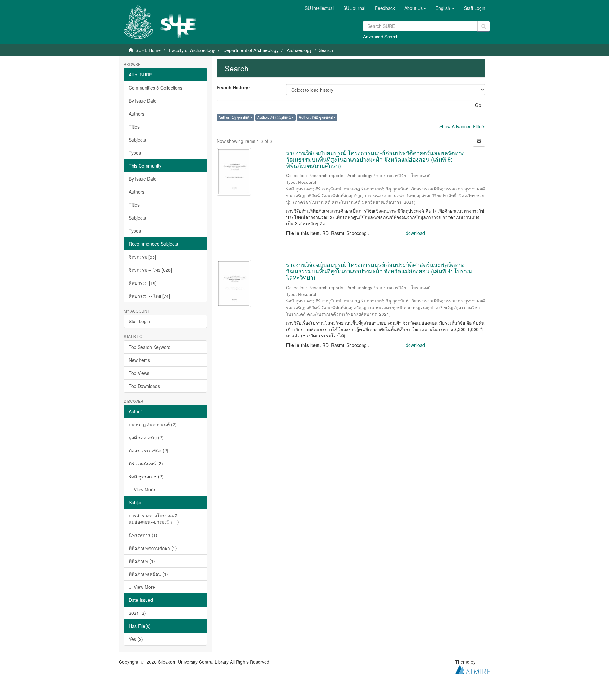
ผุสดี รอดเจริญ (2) (146, 437)
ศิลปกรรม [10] (143, 283)
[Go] (483, 26)
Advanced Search (381, 36)
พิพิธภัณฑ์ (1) (142, 561)
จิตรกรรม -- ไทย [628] (150, 270)
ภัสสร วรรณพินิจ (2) (148, 450)
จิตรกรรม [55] (142, 257)
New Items (139, 360)
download (415, 233)
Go (478, 105)
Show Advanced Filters (462, 126)
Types (135, 152)
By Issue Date (143, 100)
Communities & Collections (155, 87)
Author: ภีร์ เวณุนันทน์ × (275, 117)
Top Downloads (144, 386)
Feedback (385, 8)
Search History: (233, 87)
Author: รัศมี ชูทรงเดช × (317, 117)
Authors (136, 113)
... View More (142, 489)
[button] (415, 8)
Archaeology (299, 50)
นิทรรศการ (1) (143, 535)
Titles (134, 126)
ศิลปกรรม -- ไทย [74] (149, 296)
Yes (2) (136, 639)
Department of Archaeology (250, 50)
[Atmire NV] (472, 669)
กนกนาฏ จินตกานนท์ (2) (153, 424)
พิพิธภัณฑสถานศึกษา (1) (153, 548)
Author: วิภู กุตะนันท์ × (235, 117)
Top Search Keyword (150, 347)
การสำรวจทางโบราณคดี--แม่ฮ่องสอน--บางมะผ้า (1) (154, 518)
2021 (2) (137, 613)
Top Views (139, 373)
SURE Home (148, 50)
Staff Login (139, 321)
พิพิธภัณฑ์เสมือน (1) (148, 574)
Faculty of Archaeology (192, 50)
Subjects (137, 139)
